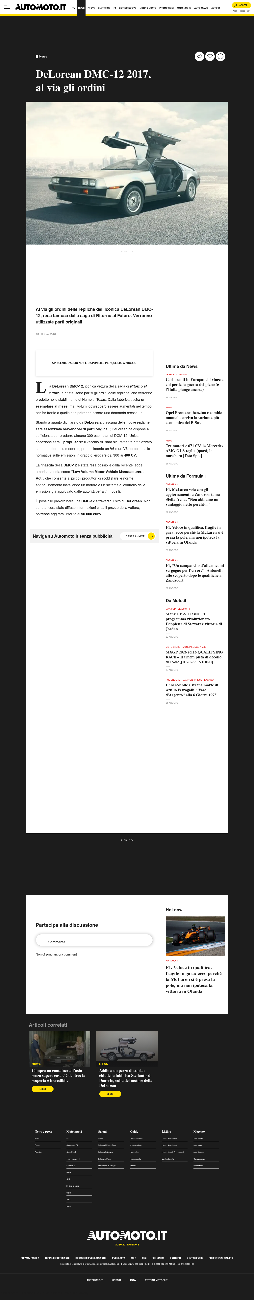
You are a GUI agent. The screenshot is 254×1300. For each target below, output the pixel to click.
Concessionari (199, 1159)
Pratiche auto (135, 1159)
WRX (68, 1206)
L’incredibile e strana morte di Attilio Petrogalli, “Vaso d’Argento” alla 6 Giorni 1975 (192, 689)
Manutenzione (135, 1145)
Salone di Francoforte (107, 1145)
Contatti (175, 1257)
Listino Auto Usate (169, 1145)
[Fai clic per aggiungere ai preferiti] (210, 56)
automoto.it (95, 1280)
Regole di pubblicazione (90, 1257)
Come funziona (136, 1138)
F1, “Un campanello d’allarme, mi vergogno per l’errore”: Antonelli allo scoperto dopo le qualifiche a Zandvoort (195, 573)
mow (133, 1280)
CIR (68, 1179)
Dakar (68, 1172)
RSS (144, 1257)
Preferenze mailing (221, 1257)
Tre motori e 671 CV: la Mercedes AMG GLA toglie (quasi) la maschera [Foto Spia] (194, 450)
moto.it (116, 1280)
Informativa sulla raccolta (17, 1293)
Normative (134, 1152)
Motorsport (74, 1131)
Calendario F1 (72, 1145)
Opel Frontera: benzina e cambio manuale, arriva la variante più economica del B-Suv (194, 417)
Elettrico (38, 1152)
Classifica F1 (71, 1152)
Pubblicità (118, 1257)
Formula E (70, 1165)
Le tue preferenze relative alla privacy (62, 1293)
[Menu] (7, 7)
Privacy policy (30, 1257)
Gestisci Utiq (195, 1257)
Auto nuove (198, 1138)
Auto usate (197, 1145)
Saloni (102, 1131)
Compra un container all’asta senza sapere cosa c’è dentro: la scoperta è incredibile (58, 1075)
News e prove (43, 1131)
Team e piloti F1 (73, 1159)
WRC (68, 1199)
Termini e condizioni (57, 1257)
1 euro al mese (135, 535)
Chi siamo (158, 1257)
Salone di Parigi (104, 1159)
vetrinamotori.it (156, 1280)
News (43, 56)
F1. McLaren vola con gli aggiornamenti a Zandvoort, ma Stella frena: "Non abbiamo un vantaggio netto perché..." (193, 497)
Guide (134, 1131)
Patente (133, 1165)
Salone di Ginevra (105, 1152)
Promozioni (198, 1165)
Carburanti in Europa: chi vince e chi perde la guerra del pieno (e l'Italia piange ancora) (194, 384)
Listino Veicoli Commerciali (173, 1152)
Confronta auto (168, 1159)
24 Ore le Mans (72, 1186)
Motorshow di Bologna (107, 1165)
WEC (68, 1193)
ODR (133, 1257)
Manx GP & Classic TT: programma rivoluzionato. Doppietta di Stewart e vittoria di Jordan (194, 621)
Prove (37, 1145)
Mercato (199, 1131)
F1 (67, 1138)
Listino (166, 1131)
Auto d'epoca (198, 1152)
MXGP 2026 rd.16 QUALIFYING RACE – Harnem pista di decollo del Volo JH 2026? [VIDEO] (194, 657)
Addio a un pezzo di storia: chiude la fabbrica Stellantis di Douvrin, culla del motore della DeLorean (125, 1078)
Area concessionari (241, 11)
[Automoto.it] (40, 7)
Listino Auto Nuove (169, 1138)
